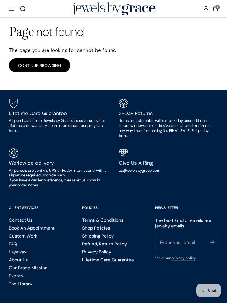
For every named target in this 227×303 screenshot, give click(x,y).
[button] (22, 9)
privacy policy (183, 258)
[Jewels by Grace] (113, 9)
